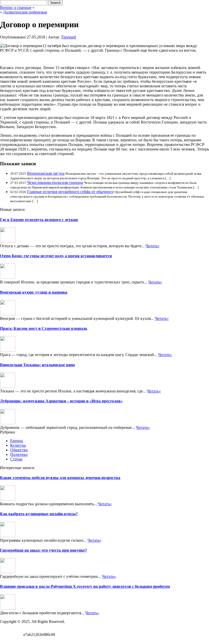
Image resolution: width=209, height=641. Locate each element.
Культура (18, 445)
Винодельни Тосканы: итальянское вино (37, 365)
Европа (16, 441)
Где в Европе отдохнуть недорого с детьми (39, 219)
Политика (19, 454)
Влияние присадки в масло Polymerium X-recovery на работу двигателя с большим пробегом (85, 586)
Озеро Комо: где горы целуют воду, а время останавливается (56, 256)
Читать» (153, 246)
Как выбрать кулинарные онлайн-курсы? (39, 514)
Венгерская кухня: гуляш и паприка (33, 292)
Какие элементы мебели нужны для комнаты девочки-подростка (60, 477)
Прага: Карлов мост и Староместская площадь (43, 328)
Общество (19, 450)
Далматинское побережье (25, 12)
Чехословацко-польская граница (55, 182)
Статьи (16, 459)
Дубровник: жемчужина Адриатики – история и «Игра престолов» (61, 401)
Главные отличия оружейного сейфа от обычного (70, 191)
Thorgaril (68, 37)
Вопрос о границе (15, 7)
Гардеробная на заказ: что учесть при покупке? (43, 550)
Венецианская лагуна (45, 173)
